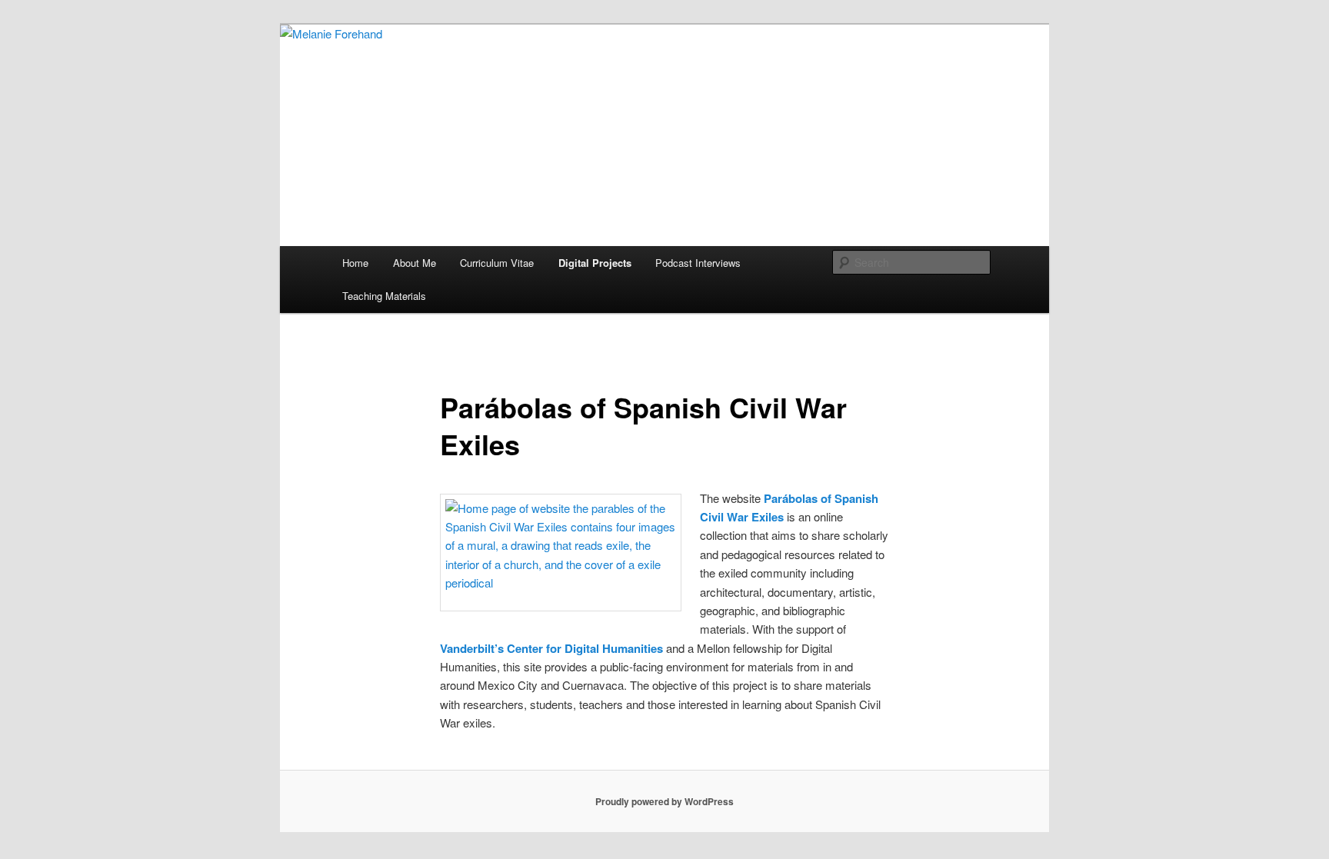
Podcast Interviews (698, 262)
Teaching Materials (384, 295)
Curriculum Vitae (497, 262)
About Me (414, 262)
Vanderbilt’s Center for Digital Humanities (551, 648)
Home (355, 262)
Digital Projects (594, 262)
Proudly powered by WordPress (664, 801)
